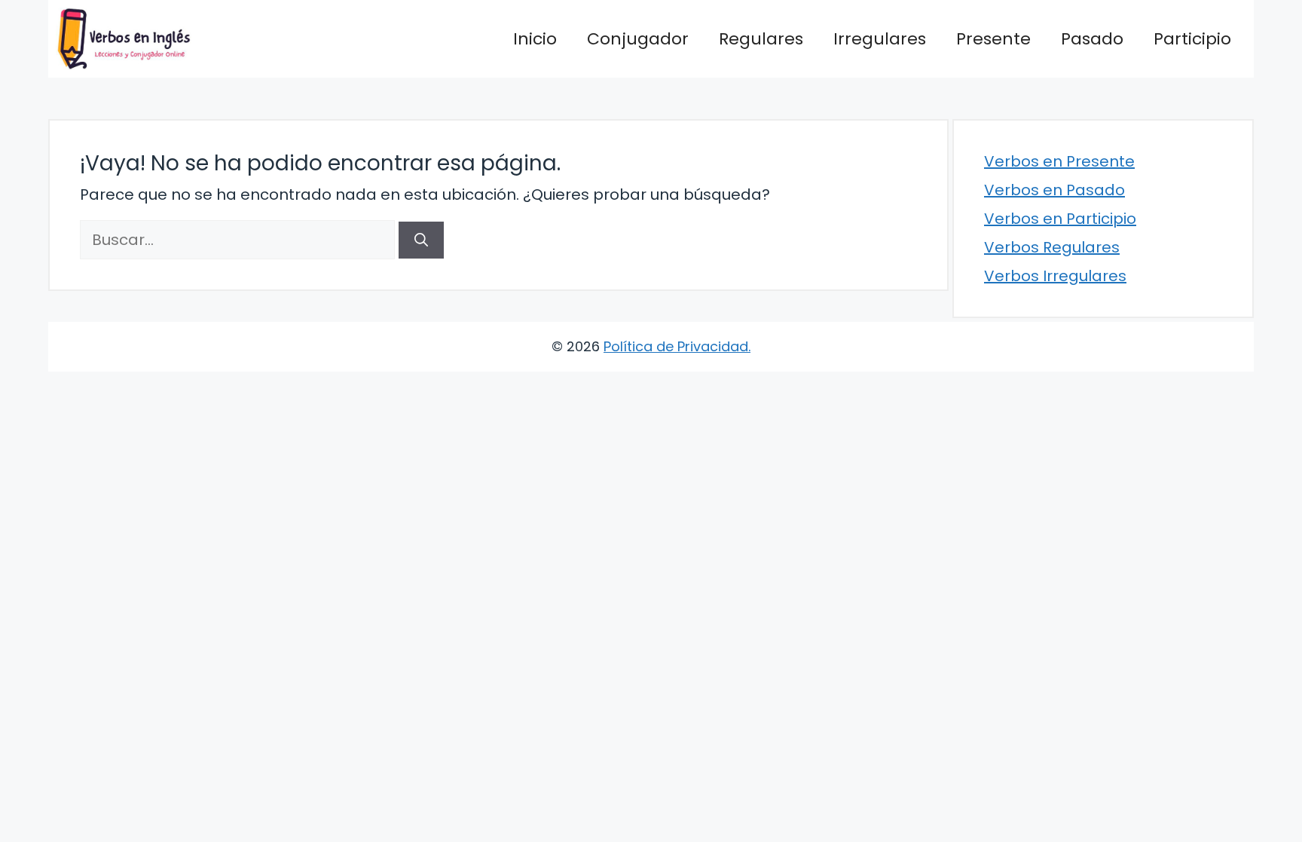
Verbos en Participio (1060, 218)
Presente (993, 39)
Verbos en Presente (1059, 161)
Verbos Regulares (1052, 247)
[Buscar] (421, 240)
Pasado (1092, 39)
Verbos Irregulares (1055, 275)
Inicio (535, 39)
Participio (1192, 39)
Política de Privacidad (676, 346)
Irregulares (879, 39)
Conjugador (638, 39)
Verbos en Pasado (1054, 190)
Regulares (761, 39)
